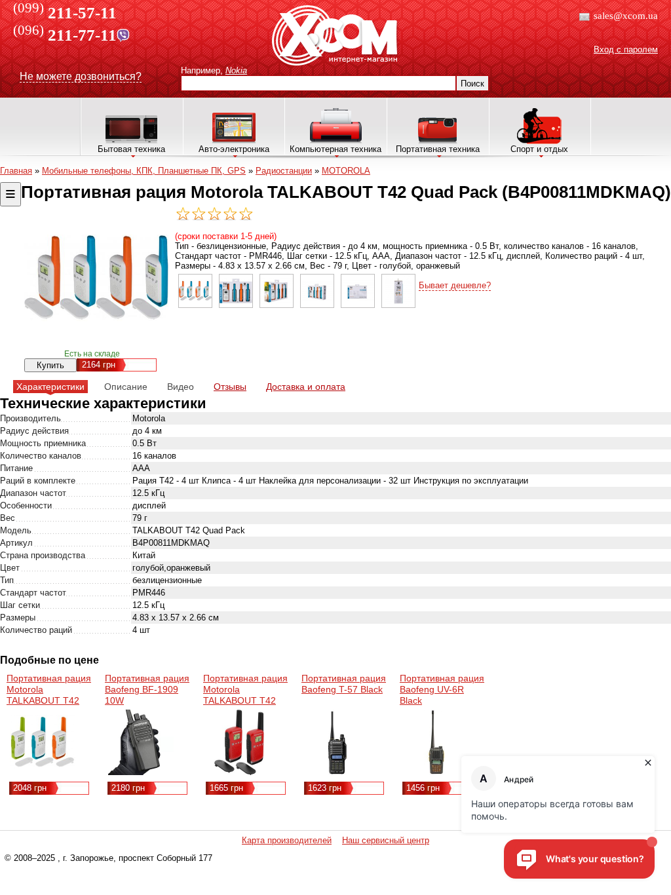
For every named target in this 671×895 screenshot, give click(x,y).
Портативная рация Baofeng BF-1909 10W (147, 689)
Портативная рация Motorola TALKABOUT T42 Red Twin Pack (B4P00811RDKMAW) (248, 700)
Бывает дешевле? (455, 285)
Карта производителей (287, 840)
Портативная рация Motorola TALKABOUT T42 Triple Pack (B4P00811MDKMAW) (52, 700)
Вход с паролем (626, 49)
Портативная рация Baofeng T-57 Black (343, 684)
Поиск (472, 83)
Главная (16, 171)
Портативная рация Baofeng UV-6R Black (442, 689)
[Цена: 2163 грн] (195, 305)
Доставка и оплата (305, 386)
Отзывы (230, 386)
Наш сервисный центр (385, 840)
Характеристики (50, 386)
